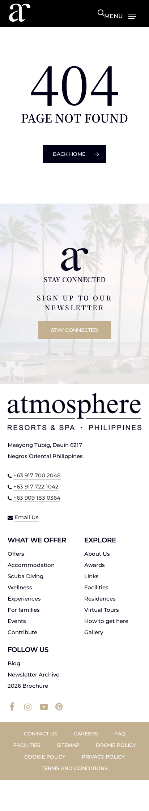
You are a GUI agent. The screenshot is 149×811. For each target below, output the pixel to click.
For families (24, 609)
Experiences (24, 598)
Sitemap (68, 745)
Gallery (93, 632)
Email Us (26, 517)
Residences (100, 598)
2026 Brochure (28, 685)
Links (91, 576)
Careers (86, 733)
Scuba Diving (25, 576)
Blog (14, 663)
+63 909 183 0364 (36, 497)
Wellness (20, 587)
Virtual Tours (101, 609)
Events (17, 621)
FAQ (119, 733)
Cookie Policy (44, 757)
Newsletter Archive (33, 674)
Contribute (22, 632)
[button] (120, 16)
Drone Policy (116, 745)
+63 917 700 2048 (37, 475)
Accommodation (31, 565)
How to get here (106, 621)
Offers (16, 553)
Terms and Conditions (75, 768)
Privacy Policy (103, 757)
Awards (94, 565)
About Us (97, 553)
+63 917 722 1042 (36, 486)
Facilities (96, 587)
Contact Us (41, 733)
